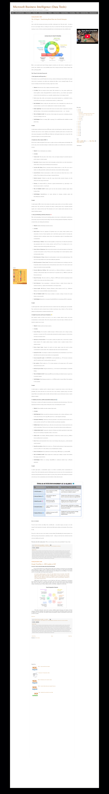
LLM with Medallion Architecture (56, 546)
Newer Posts (34, 636)
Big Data (92, 141)
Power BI (35, 12)
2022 (79, 124)
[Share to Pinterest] (38, 547)
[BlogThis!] (34, 547)
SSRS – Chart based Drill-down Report (44, 666)
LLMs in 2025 (60, 620)
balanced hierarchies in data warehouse (45, 546)
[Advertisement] (52, 651)
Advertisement (93, 12)
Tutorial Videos (64, 12)
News (78, 12)
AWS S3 (87, 141)
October (80, 118)
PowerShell (28, 12)
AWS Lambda (80, 141)
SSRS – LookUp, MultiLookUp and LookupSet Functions (47, 686)
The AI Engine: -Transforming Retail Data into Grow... (87, 113)
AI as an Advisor (36, 546)
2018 (79, 130)
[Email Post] (50, 545)
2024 (79, 121)
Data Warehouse (43, 12)
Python (50, 12)
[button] (57, 500)
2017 (79, 132)
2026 (79, 109)
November (80, 116)
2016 (79, 133)
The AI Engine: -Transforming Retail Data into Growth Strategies (49, 19)
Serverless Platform (65, 620)
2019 (79, 129)
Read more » (33, 616)
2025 (79, 110)
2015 (79, 135)
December (80, 112)
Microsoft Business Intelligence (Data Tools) (39, 7)
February (80, 119)
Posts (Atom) (38, 637)
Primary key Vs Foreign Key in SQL (44, 672)
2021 (79, 126)
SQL (13, 12)
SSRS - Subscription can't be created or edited (45, 679)
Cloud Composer (80, 142)
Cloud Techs (56, 12)
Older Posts (70, 636)
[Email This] (33, 547)
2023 (79, 123)
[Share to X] (35, 547)
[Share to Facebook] (37, 547)
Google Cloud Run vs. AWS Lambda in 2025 (44, 564)
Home (52, 636)
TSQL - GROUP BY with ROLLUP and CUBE (45, 692)
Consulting (72, 12)
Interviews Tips (84, 12)
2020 (79, 127)
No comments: (47, 545)
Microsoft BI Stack (19, 12)
